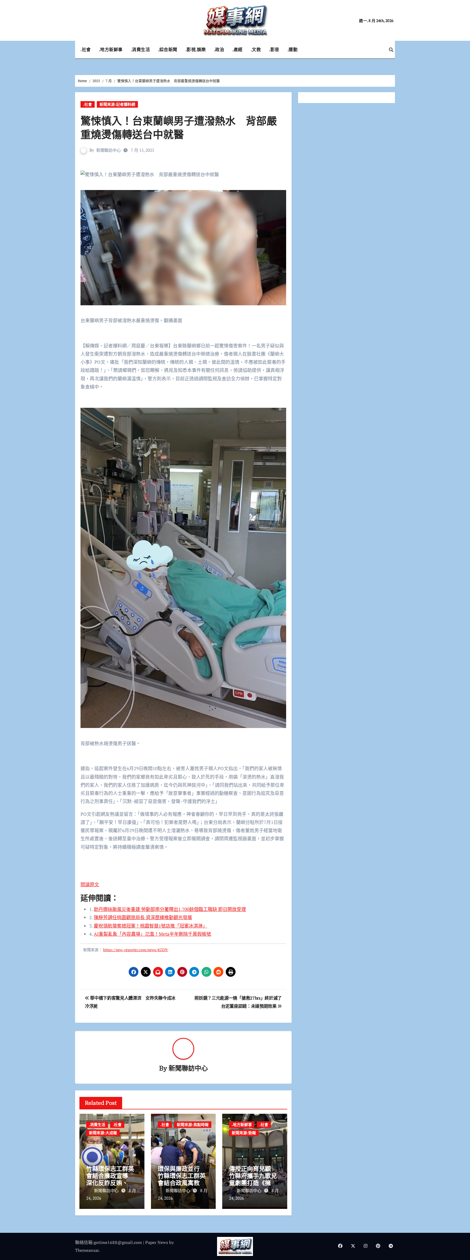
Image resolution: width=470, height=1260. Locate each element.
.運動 (292, 49)
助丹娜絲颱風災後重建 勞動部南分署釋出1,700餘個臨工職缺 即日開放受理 (170, 909)
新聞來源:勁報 (244, 1132)
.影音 (274, 49)
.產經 (237, 49)
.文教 (256, 49)
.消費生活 (140, 49)
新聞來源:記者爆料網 (117, 104)
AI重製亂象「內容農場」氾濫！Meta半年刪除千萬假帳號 (152, 934)
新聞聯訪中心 (108, 150)
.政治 (219, 49)
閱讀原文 (90, 884)
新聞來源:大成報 (103, 1132)
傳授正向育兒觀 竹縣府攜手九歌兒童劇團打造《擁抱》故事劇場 (254, 1179)
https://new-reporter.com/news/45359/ (135, 949)
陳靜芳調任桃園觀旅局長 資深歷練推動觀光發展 (143, 917)
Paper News (156, 1242)
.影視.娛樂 (195, 49)
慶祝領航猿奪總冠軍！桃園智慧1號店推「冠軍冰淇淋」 (150, 926)
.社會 (86, 49)
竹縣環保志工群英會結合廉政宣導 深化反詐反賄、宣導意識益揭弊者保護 (110, 1183)
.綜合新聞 (167, 49)
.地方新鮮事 (111, 49)
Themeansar (87, 1250)
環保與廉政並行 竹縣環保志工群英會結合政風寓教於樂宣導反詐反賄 (182, 1179)
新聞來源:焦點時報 (193, 1124)
